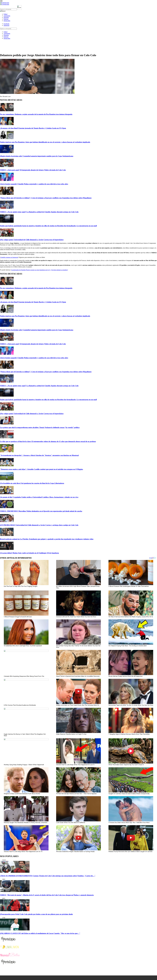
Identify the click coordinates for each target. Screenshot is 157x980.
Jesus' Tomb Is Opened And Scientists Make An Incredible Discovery (78, 676)
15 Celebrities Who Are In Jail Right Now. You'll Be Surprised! (23, 646)
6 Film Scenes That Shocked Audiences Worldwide (20, 705)
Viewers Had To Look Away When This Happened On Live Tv (75, 764)
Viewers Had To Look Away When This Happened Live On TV (23, 851)
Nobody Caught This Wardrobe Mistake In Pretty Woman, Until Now (25, 822)
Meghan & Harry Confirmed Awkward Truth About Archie (22, 793)
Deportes (6, 17)
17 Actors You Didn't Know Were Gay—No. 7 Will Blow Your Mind (128, 822)
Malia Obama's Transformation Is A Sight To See (71, 734)
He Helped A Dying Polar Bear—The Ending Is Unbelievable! (127, 646)
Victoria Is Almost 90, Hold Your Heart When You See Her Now (76, 617)
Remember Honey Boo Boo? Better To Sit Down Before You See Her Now (78, 646)
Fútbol (5, 14)
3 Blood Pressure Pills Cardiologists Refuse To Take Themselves (128, 586)
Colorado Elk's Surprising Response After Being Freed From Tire (24, 676)
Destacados (7, 20)
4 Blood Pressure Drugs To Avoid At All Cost (18, 617)
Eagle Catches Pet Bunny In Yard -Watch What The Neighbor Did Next (25, 734)
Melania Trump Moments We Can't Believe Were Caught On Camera (130, 851)
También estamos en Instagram (9, 257)
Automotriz (7, 16)
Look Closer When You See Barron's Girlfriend (70, 822)
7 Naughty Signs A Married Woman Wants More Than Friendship (129, 734)
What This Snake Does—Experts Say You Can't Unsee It (126, 764)
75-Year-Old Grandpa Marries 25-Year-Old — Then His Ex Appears (76, 793)
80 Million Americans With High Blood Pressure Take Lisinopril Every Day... (78, 587)
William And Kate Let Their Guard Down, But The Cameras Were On (77, 705)
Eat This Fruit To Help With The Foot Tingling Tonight (20, 586)
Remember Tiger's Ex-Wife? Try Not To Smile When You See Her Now (130, 705)
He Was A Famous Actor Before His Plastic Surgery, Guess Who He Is (130, 617)
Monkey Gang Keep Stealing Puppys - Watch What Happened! (24, 764)
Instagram (6, 25)
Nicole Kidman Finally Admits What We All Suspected (125, 676)
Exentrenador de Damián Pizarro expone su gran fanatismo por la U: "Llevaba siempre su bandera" (39, 270)
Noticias (6, 19)
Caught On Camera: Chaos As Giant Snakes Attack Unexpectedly (129, 793)
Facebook (6, 24)
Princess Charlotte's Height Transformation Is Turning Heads (75, 851)
